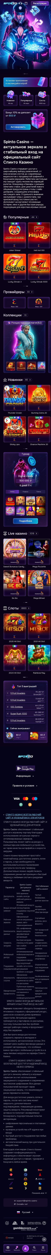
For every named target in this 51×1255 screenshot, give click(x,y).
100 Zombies (16, 707)
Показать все (38, 1193)
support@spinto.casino (27, 1201)
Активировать (18, 127)
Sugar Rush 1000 (18, 713)
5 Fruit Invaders (17, 693)
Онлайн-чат (22, 1204)
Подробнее (25, 520)
